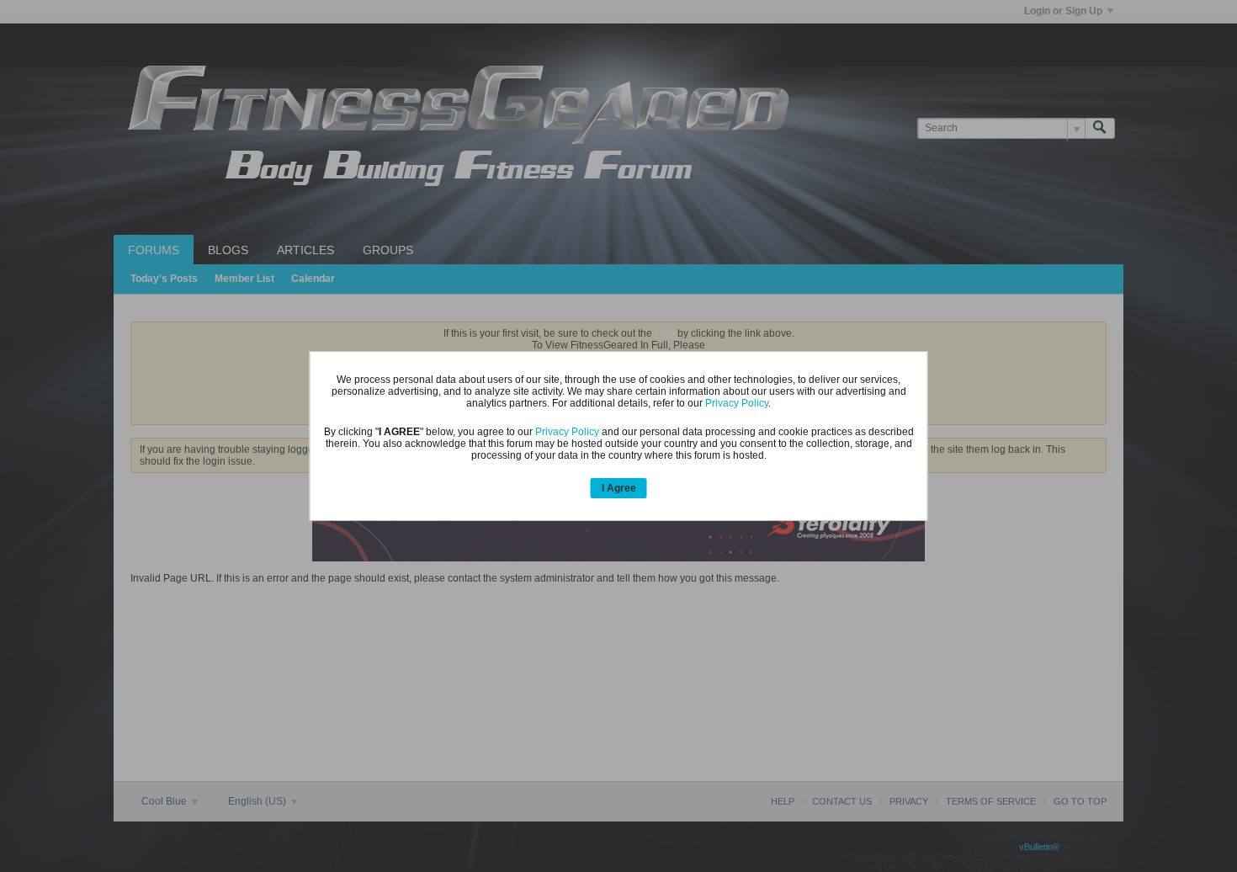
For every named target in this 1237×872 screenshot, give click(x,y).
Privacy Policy (736, 403)
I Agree (619, 488)
